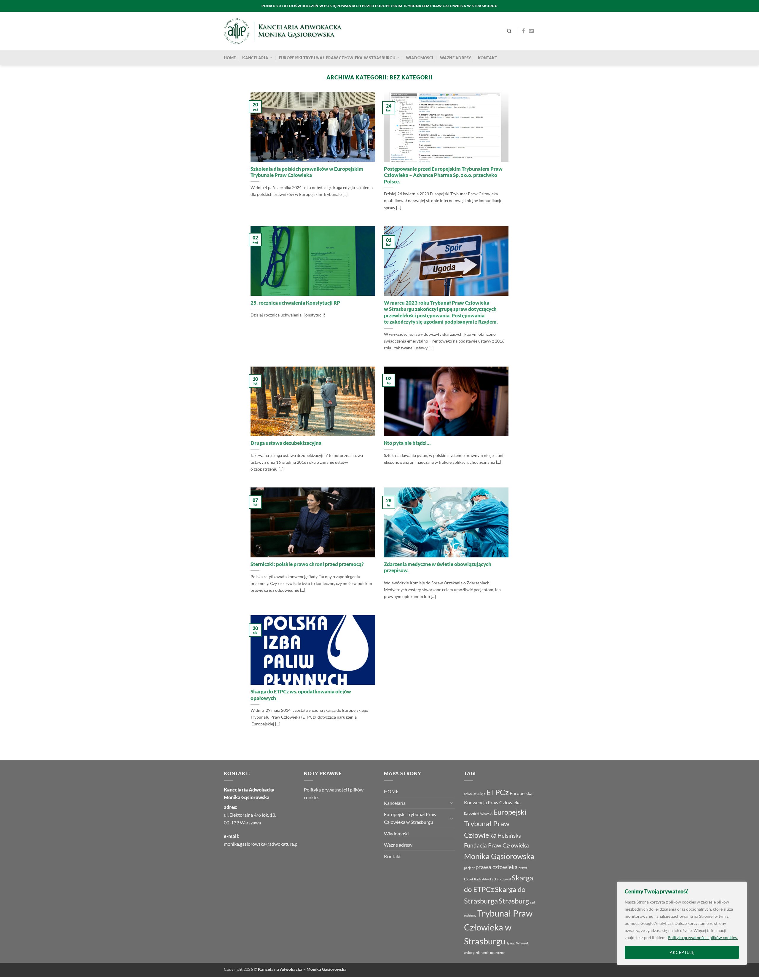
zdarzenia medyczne (490, 952)
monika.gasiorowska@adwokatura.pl (261, 844)
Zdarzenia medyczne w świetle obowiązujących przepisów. (437, 567)
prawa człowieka (497, 867)
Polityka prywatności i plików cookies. (703, 937)
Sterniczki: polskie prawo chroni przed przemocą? (307, 564)
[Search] (509, 31)
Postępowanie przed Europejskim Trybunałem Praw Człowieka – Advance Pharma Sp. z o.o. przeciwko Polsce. (443, 175)
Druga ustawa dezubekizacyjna (286, 443)
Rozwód (505, 879)
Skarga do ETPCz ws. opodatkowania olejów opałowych (301, 695)
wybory (469, 952)
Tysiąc (510, 943)
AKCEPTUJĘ (682, 952)
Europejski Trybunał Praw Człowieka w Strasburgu (337, 57)
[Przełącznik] (451, 802)
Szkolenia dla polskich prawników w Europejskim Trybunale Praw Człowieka (307, 172)
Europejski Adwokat (478, 813)
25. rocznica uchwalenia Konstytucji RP (295, 303)
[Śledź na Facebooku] (523, 31)
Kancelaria (255, 57)
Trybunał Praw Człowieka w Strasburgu (498, 927)
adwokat (470, 794)
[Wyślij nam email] (531, 31)
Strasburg (514, 900)
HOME (230, 57)
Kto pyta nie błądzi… (407, 443)
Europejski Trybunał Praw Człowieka (495, 823)
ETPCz (497, 792)
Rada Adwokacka (486, 879)
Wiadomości (419, 57)
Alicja (481, 794)
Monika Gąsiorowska (499, 856)
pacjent (469, 868)
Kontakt (487, 57)
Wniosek (522, 943)
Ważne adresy (455, 57)
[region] (682, 923)
